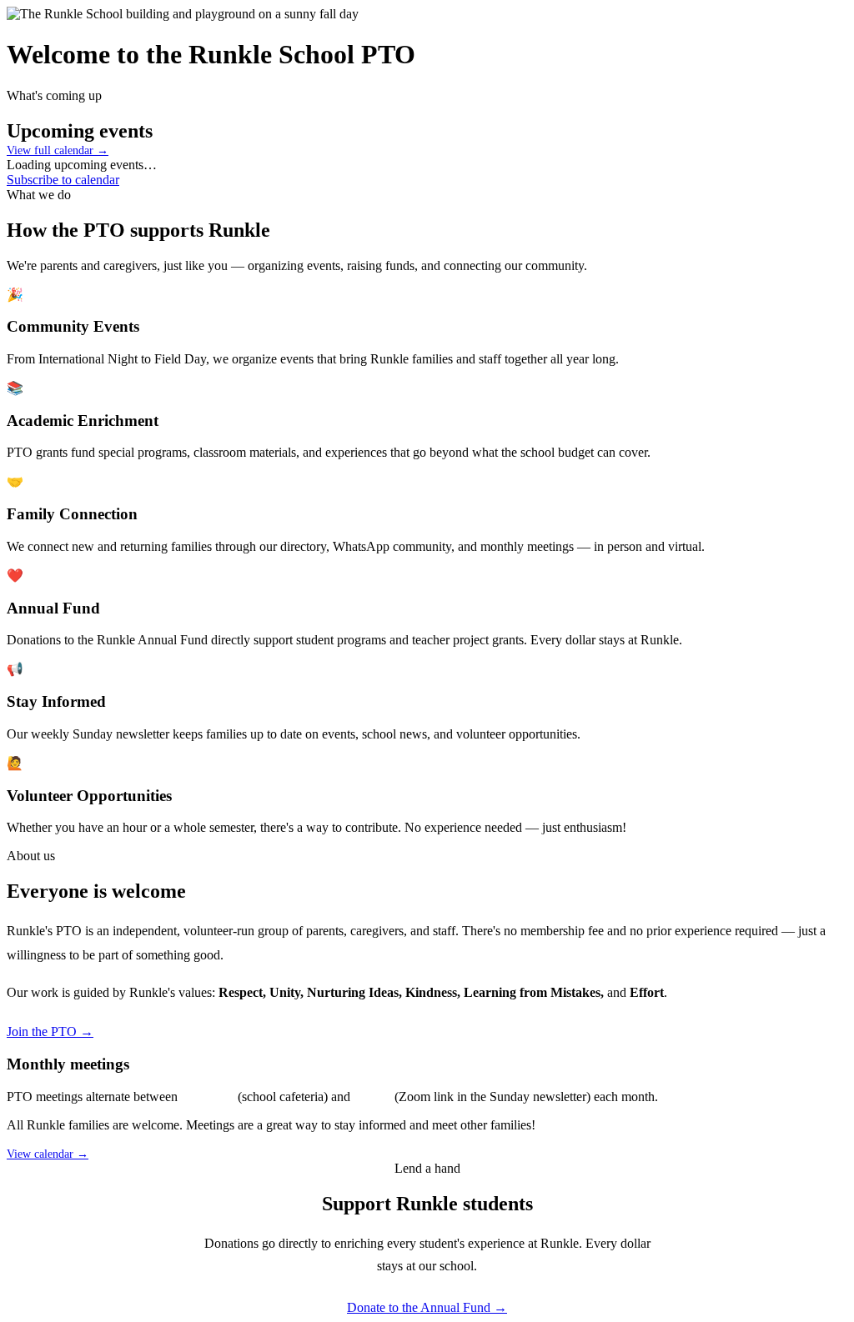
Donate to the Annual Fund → (427, 1307)
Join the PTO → (50, 1031)
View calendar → (47, 1154)
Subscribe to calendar (63, 180)
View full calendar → (57, 150)
